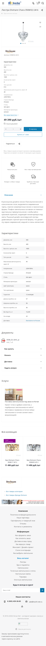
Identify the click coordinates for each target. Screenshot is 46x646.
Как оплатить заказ (23, 538)
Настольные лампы (23, 574)
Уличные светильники (23, 580)
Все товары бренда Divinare (16, 495)
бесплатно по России (33, 321)
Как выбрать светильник (23, 553)
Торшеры (23, 577)
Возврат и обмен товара (12, 182)
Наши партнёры (23, 518)
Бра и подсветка (23, 565)
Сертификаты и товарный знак (23, 521)
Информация (23, 531)
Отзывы (23, 524)
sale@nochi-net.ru (35, 602)
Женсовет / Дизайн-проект (23, 547)
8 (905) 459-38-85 (14, 601)
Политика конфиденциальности (23, 515)
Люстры (23, 562)
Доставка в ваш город (23, 541)
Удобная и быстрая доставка (33, 182)
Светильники (23, 568)
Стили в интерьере (23, 550)
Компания (23, 511)
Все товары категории (14, 491)
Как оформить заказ (23, 535)
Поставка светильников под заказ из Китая (22, 402)
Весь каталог (23, 558)
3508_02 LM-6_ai (12, 340)
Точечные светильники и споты (23, 571)
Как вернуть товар (23, 544)
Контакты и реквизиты (23, 526)
